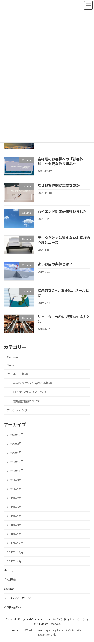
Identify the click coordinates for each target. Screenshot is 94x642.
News (11, 365)
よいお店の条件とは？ (55, 264)
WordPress (32, 630)
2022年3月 (14, 444)
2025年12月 (15, 435)
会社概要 (10, 579)
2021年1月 (14, 489)
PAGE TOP (86, 617)
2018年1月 (14, 534)
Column (12, 357)
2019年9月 (14, 498)
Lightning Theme (55, 630)
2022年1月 (14, 453)
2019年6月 (14, 507)
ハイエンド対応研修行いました (62, 211)
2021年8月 (14, 480)
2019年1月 (14, 516)
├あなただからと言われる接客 (31, 383)
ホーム (8, 570)
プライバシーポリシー (19, 598)
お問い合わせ (13, 607)
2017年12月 (15, 543)
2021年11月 (15, 471)
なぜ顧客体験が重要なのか (59, 185)
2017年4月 (14, 561)
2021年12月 (15, 462)
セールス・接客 (17, 374)
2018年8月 (14, 525)
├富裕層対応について (25, 401)
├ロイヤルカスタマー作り (28, 392)
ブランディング (17, 410)
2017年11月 (15, 552)
